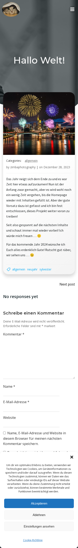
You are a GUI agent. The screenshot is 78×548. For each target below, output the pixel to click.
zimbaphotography (23, 167)
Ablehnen (39, 515)
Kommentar (13, 334)
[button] (72, 457)
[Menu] (72, 9)
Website (9, 417)
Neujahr (32, 269)
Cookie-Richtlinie (33, 540)
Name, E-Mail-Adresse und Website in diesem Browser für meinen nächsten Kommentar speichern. (34, 438)
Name (9, 386)
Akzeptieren (39, 503)
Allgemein (31, 161)
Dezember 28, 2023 (56, 167)
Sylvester (45, 269)
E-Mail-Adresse (16, 402)
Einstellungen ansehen (39, 526)
